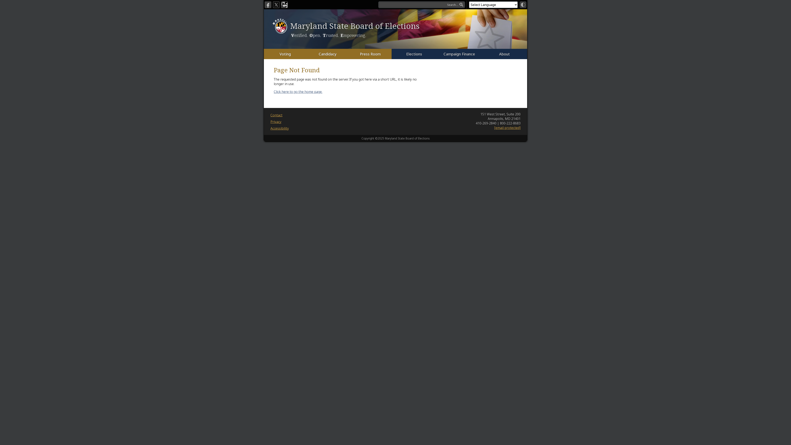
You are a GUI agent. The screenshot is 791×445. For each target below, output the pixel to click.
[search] (421, 4)
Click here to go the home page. (298, 91)
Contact (276, 115)
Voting (285, 54)
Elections (414, 54)
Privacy (275, 121)
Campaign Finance (459, 54)
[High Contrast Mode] (523, 4)
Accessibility (279, 128)
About (504, 54)
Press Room (370, 54)
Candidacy (328, 54)
